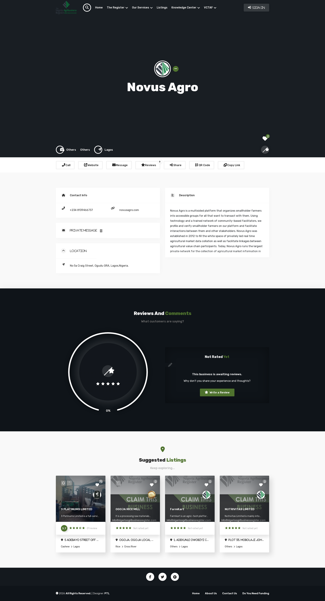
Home (99, 7)
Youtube (175, 577)
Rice (118, 546)
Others (174, 546)
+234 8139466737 (81, 210)
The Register (115, 7)
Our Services (140, 7)
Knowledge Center (183, 7)
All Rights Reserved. (78, 593)
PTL (107, 593)
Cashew (65, 546)
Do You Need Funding (255, 593)
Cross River (130, 546)
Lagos (76, 546)
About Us (211, 593)
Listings (162, 7)
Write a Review (219, 392)
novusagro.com (129, 210)
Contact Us (229, 593)
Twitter (162, 577)
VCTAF (208, 7)
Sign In (258, 7)
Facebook (150, 577)
